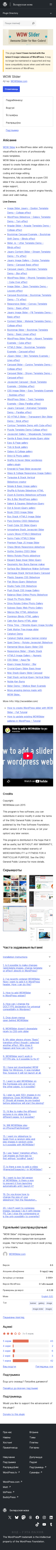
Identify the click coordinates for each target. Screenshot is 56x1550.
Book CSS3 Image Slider (20, 512)
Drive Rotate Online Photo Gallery (25, 603)
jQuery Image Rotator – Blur (21, 664)
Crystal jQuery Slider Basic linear (24, 668)
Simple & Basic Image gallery (22, 486)
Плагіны (33, 1442)
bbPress (9, 1492)
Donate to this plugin (14, 1414)
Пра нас (7, 1432)
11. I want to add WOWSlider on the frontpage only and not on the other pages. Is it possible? (19, 1084)
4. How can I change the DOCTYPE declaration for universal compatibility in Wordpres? (21, 1007)
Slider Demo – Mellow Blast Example (26, 685)
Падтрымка (12, 130)
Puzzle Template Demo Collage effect (27, 429)
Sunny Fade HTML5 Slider (21, 538)
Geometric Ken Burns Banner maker (26, 564)
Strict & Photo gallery (18, 455)
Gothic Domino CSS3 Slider (21, 551)
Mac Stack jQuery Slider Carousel (24, 672)
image (49, 1303)
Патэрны (34, 1447)
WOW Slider (9, 147)
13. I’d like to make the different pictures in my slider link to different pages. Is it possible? (20, 1114)
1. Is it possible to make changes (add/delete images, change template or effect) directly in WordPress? (22, 968)
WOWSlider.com (19, 81)
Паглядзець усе (44, 1366)
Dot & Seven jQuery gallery (21, 507)
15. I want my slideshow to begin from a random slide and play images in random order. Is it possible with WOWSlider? (19, 1140)
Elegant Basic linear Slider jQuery (24, 559)
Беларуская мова (19, 1510)
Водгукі (10, 107)
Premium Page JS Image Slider (23, 542)
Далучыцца (35, 1457)
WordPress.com (12, 1481)
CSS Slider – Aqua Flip (18, 659)
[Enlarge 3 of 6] (49, 878)
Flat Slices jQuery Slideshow (22, 581)
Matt (7, 1487)
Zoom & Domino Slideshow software (26, 494)
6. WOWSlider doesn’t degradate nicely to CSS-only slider (20, 1030)
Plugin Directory (10, 13)
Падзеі (33, 1462)
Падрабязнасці (14, 100)
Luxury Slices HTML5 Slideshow (24, 533)
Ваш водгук (9, 1366)
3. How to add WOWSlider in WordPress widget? (17, 994)
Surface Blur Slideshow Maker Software (28, 568)
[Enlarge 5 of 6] (49, 912)
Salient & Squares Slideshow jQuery (25, 503)
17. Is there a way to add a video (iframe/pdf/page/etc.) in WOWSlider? (22, 1168)
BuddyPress (11, 1497)
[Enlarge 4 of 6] (49, 895)
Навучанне (9, 1457)
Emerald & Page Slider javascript (24, 468)
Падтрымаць (38, 1467)
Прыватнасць (10, 1447)
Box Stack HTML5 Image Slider (24, 516)
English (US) (47, 1296)
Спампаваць (11, 89)
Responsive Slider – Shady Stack (24, 651)
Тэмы (32, 1437)
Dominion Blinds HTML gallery (23, 616)
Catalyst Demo (15, 633)
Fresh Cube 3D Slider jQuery (22, 525)
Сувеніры (35, 1472)
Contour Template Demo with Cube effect (29, 425)
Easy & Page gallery (17, 442)
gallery (41, 1303)
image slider (38, 1309)
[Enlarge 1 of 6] (23, 878)
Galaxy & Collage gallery (20, 451)
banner (33, 1303)
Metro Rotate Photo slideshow (23, 555)
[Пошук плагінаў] (33, 23)
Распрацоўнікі (10, 1467)
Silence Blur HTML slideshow (22, 612)
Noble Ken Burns (16, 681)
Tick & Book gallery (17, 447)
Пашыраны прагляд (13, 1317)
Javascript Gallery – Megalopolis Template (29, 434)
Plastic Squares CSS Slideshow (23, 577)
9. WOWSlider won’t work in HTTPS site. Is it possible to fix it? (21, 1057)
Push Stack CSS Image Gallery (23, 590)
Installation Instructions (15, 957)
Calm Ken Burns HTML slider (22, 620)
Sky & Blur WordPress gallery (22, 499)
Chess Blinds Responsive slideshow (26, 546)
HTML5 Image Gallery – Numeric (24, 655)
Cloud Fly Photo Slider (19, 599)
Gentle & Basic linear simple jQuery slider (28, 438)
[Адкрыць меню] (51, 4)
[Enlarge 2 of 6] (23, 909)
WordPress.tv (11, 1472)
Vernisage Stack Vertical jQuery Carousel (28, 573)
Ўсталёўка (12, 115)
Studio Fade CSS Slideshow (22, 586)
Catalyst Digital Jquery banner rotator (27, 638)
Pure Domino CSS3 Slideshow (23, 520)
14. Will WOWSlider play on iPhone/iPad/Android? (16, 1126)
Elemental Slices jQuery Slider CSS (25, 646)
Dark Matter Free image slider (23, 629)
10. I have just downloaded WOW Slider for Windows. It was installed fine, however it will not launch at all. (22, 1070)
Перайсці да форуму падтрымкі (20, 1388)
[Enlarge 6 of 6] (49, 931)
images (49, 1309)
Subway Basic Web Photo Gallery (25, 607)
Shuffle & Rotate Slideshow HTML (25, 490)
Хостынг (7, 1442)
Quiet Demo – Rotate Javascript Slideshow (30, 642)
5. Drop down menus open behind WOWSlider (15, 1019)
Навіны (6, 1437)
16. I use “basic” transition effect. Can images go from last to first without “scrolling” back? (20, 1156)
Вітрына (33, 1432)
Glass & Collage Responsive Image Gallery (29, 473)
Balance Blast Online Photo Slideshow (27, 594)
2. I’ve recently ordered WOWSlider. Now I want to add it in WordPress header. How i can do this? (21, 982)
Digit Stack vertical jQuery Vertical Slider (28, 677)
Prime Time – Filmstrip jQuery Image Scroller (30, 625)
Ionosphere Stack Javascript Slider (25, 529)
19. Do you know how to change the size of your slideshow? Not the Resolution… (20, 1197)
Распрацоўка (13, 122)
